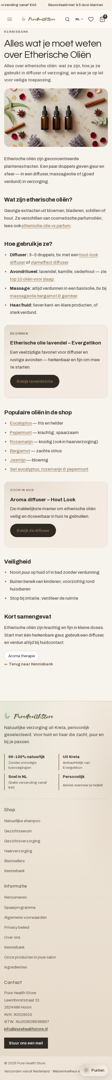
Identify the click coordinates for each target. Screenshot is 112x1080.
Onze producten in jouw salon (30, 957)
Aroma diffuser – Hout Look (43, 499)
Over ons (12, 937)
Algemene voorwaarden (25, 917)
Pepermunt (21, 432)
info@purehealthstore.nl (26, 1029)
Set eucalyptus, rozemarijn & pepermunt (49, 469)
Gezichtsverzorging (22, 841)
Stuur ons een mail (26, 1043)
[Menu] (9, 19)
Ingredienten (15, 967)
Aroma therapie (21, 656)
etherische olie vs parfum (46, 225)
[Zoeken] (67, 19)
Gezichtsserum (18, 831)
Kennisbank (16, 31)
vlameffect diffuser (49, 262)
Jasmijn (18, 460)
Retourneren (15, 897)
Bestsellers (14, 861)
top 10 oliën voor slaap (32, 279)
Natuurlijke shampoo (22, 821)
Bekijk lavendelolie (35, 381)
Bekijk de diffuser (33, 530)
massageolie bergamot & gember (43, 295)
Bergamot (20, 450)
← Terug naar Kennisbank (28, 664)
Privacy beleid (16, 927)
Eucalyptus (21, 423)
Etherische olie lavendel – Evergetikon (55, 343)
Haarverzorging (18, 851)
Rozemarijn (21, 441)
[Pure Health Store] (38, 19)
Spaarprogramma (19, 907)
